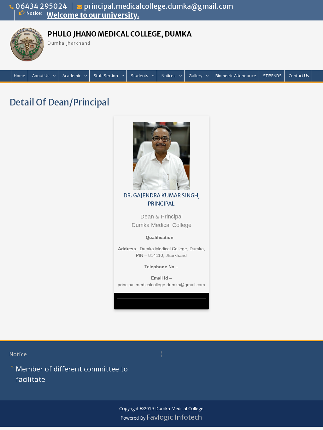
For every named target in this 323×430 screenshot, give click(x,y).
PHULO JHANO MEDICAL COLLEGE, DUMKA (119, 34)
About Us (41, 75)
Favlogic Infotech (174, 417)
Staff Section (106, 75)
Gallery (196, 75)
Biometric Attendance (235, 75)
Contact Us (299, 75)
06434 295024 (41, 6)
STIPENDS (272, 75)
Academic (71, 75)
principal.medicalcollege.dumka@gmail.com (158, 6)
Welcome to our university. (93, 15)
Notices (169, 75)
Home (19, 75)
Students (139, 75)
